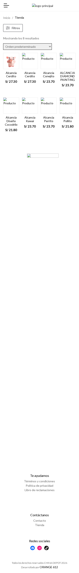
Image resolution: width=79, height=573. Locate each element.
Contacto (39, 520)
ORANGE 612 (49, 567)
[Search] (73, 5)
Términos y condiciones (39, 481)
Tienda (39, 525)
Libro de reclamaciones (40, 490)
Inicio (6, 17)
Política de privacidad (39, 485)
